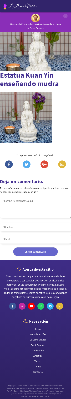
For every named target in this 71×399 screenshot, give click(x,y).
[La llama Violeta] (25, 6)
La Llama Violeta (38, 339)
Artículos (38, 355)
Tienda (37, 366)
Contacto (38, 371)
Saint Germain (38, 345)
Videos (38, 361)
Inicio (38, 329)
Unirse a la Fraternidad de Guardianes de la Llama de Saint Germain (35, 26)
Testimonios (38, 350)
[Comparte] (9, 164)
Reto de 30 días (38, 334)
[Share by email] (62, 164)
